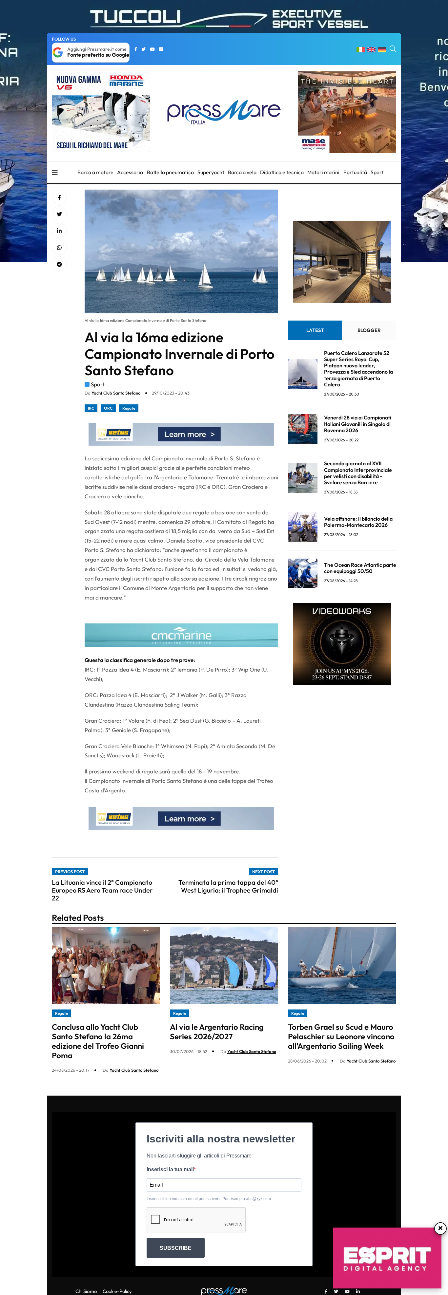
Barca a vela (242, 172)
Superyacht (210, 172)
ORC (108, 408)
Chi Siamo (86, 1291)
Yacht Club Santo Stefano (116, 393)
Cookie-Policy (117, 1291)
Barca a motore (95, 172)
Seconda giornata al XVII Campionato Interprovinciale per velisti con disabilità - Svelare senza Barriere (358, 473)
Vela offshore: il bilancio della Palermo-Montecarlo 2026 (358, 521)
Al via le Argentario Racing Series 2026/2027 (217, 1031)
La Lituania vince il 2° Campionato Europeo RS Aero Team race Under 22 (102, 890)
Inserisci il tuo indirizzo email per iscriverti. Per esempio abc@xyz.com (209, 1198)
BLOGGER (369, 330)
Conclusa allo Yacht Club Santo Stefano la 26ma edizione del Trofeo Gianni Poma (98, 1041)
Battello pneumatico (170, 172)
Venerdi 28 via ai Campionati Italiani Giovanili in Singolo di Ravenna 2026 (357, 423)
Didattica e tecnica (282, 172)
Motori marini (323, 172)
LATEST (315, 330)
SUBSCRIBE (176, 1248)
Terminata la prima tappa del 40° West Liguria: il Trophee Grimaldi (228, 886)
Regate (128, 408)
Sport (377, 172)
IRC (91, 408)
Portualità (355, 172)
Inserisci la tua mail (170, 1169)
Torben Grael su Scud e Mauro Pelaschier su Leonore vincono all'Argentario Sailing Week (341, 1036)
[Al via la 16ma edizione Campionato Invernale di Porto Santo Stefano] (59, 230)
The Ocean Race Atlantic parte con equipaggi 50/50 (360, 568)
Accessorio (130, 172)
